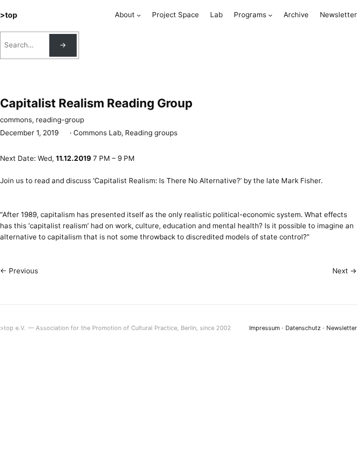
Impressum (264, 327)
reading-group (60, 119)
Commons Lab (97, 132)
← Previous (19, 270)
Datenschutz (303, 327)
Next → (344, 270)
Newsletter (341, 327)
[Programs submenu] (270, 15)
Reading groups (151, 132)
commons (16, 119)
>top (8, 15)
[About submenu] (139, 15)
